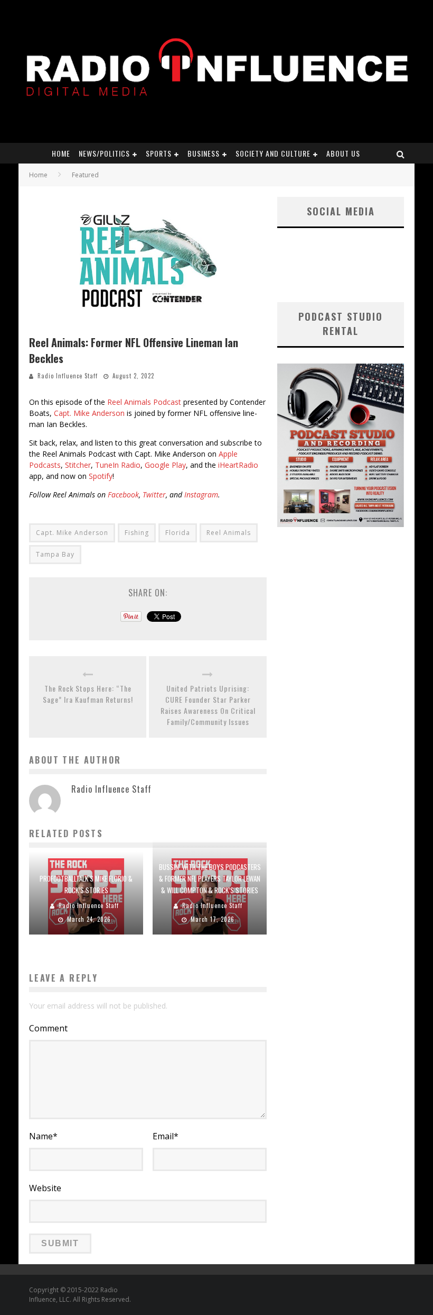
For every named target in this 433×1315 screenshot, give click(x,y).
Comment (48, 1028)
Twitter (154, 494)
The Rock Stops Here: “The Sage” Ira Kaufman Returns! (88, 694)
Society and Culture (273, 153)
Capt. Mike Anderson (89, 413)
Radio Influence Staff (67, 375)
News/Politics (104, 153)
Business (203, 153)
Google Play (165, 465)
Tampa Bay (55, 554)
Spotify (100, 476)
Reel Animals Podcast (144, 402)
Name (43, 1136)
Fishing (137, 532)
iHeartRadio (238, 465)
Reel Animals (228, 532)
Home (61, 153)
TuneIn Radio (117, 465)
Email (165, 1136)
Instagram (201, 494)
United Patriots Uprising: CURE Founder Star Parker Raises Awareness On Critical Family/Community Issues (208, 705)
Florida (177, 532)
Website (45, 1188)
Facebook (123, 494)
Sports (159, 153)
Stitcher (78, 465)
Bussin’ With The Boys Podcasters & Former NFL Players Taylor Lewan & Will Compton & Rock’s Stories (210, 878)
